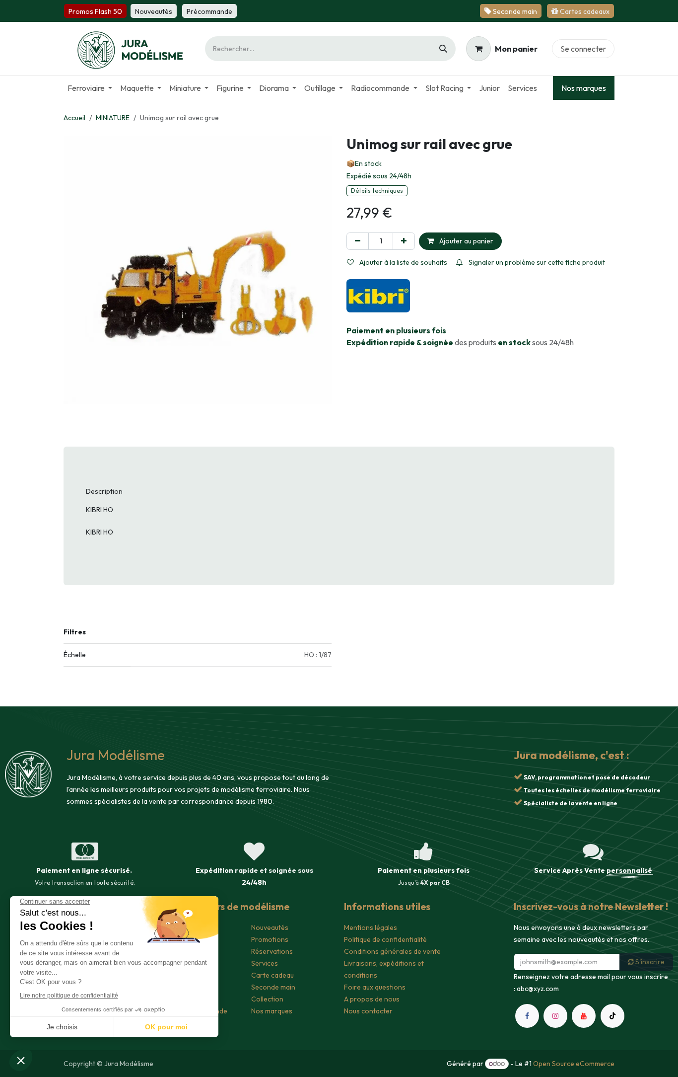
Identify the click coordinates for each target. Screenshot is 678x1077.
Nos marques (583, 88)
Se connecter (583, 49)
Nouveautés (269, 927)
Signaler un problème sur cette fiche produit (536, 262)
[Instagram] (555, 1060)
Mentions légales (370, 927)
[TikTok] (612, 1060)
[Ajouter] (404, 241)
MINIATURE (113, 117)
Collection (267, 999)
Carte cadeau (272, 975)
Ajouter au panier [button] (465, 240)
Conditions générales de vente (392, 951)
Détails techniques (377, 190)
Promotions (269, 939)
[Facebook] (527, 1060)
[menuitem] (90, 88)
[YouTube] (584, 1060)
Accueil (74, 117)
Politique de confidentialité (385, 939)
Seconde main (273, 987)
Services (264, 963)
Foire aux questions (375, 987)
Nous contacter (368, 1010)
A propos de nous (372, 999)
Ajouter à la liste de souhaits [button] (402, 262)
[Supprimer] (357, 241)
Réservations (272, 951)
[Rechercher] (443, 48)
